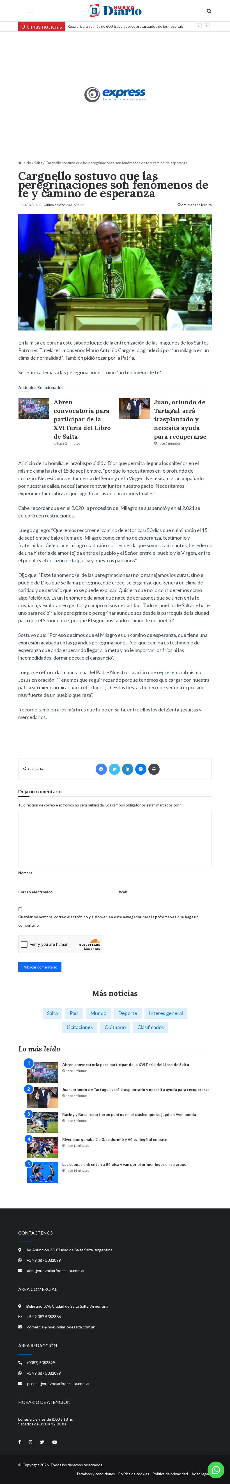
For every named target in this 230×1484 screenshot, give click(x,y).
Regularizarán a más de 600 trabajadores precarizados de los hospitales (126, 26)
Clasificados (150, 1027)
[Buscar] (209, 12)
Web (123, 892)
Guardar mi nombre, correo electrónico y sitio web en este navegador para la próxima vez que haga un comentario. (108, 921)
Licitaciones (79, 1027)
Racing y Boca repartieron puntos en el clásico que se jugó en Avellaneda (129, 1114)
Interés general (166, 1013)
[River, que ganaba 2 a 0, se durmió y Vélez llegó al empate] (42, 1147)
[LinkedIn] (127, 769)
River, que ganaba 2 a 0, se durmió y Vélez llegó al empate (114, 1139)
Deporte (127, 1013)
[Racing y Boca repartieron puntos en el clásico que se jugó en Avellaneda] (42, 1122)
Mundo (98, 1013)
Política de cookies (133, 1474)
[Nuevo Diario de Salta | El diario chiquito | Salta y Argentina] (115, 10)
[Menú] (30, 12)
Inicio (26, 163)
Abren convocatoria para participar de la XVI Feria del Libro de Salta (82, 419)
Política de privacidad (170, 1474)
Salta (38, 163)
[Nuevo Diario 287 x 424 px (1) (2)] (115, 95)
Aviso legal (200, 1474)
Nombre (25, 873)
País (74, 1013)
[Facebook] (101, 769)
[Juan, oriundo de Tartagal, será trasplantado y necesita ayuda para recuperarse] (134, 408)
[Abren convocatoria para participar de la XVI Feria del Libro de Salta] (34, 408)
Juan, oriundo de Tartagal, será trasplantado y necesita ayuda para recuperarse (180, 419)
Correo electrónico (35, 892)
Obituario (115, 1027)
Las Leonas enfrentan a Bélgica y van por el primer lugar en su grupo (124, 1164)
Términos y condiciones (95, 1474)
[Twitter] (114, 769)
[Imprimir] (154, 769)
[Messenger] (140, 769)
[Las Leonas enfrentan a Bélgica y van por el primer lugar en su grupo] (42, 1172)
